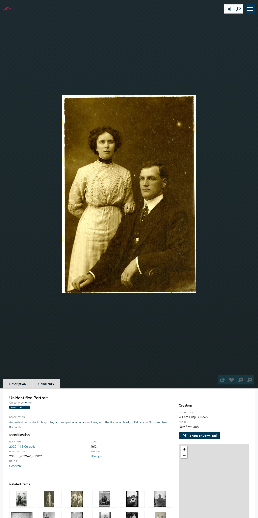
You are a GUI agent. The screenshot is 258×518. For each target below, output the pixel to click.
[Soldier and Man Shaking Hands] (21, 499)
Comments (46, 383)
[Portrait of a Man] (160, 499)
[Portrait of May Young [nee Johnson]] (49, 499)
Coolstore (15, 465)
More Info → (19, 407)
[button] (184, 449)
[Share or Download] (222, 379)
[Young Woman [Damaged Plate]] (132, 499)
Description (17, 383)
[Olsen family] (105, 499)
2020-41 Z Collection (23, 446)
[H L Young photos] (77, 499)
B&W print (97, 456)
